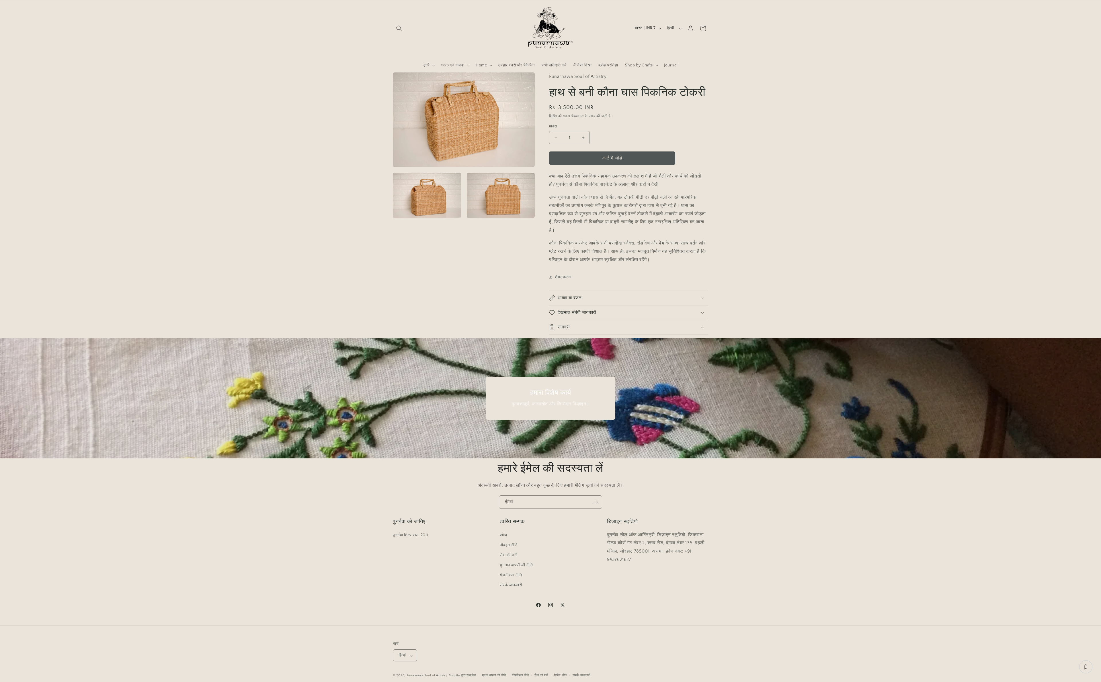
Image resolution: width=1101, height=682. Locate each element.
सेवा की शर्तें (508, 555)
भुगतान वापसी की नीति (516, 565)
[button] (399, 28)
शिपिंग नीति (560, 675)
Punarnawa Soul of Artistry (427, 675)
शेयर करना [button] (563, 277)
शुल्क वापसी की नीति (494, 675)
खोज (503, 535)
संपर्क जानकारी (511, 585)
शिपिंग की (555, 116)
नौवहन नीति (509, 545)
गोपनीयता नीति (511, 575)
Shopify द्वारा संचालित (463, 675)
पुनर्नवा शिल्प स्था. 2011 (410, 535)
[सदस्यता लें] (595, 502)
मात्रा (553, 126)
